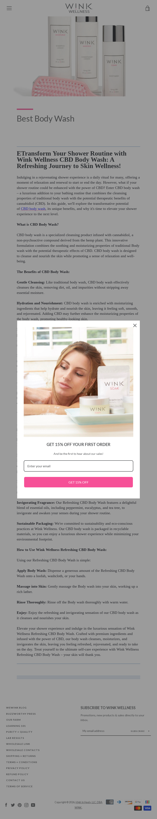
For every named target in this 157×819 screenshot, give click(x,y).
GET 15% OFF (78, 482)
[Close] (135, 325)
